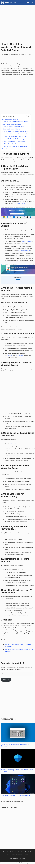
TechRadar (10, 355)
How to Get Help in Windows (10, 119)
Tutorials (29, 54)
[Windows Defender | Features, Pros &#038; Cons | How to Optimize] (18, 758)
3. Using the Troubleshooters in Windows (13, 126)
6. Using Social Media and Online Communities (15, 134)
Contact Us (13, 852)
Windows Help (19, 801)
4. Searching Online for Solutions (11, 129)
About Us (5, 852)
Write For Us (28, 852)
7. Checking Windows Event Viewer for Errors (14, 136)
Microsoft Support (20, 203)
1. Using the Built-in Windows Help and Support (15, 121)
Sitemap (26, 854)
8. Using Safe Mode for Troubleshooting (13, 139)
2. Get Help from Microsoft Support (11, 124)
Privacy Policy (11, 854)
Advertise (20, 852)
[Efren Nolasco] (3, 2)
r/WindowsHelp (13, 444)
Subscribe (6, 679)
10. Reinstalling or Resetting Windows (12, 144)
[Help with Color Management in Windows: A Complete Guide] (18, 732)
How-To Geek (19, 355)
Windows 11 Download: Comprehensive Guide (15, 795)
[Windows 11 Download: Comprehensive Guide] (18, 783)
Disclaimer (19, 854)
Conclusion (5, 149)
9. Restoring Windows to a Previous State (13, 141)
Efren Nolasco (11, 2)
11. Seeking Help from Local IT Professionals (14, 146)
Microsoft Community (24, 250)
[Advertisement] (17, 22)
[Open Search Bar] (28, 2)
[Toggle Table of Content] (27, 116)
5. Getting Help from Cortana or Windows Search (15, 131)
